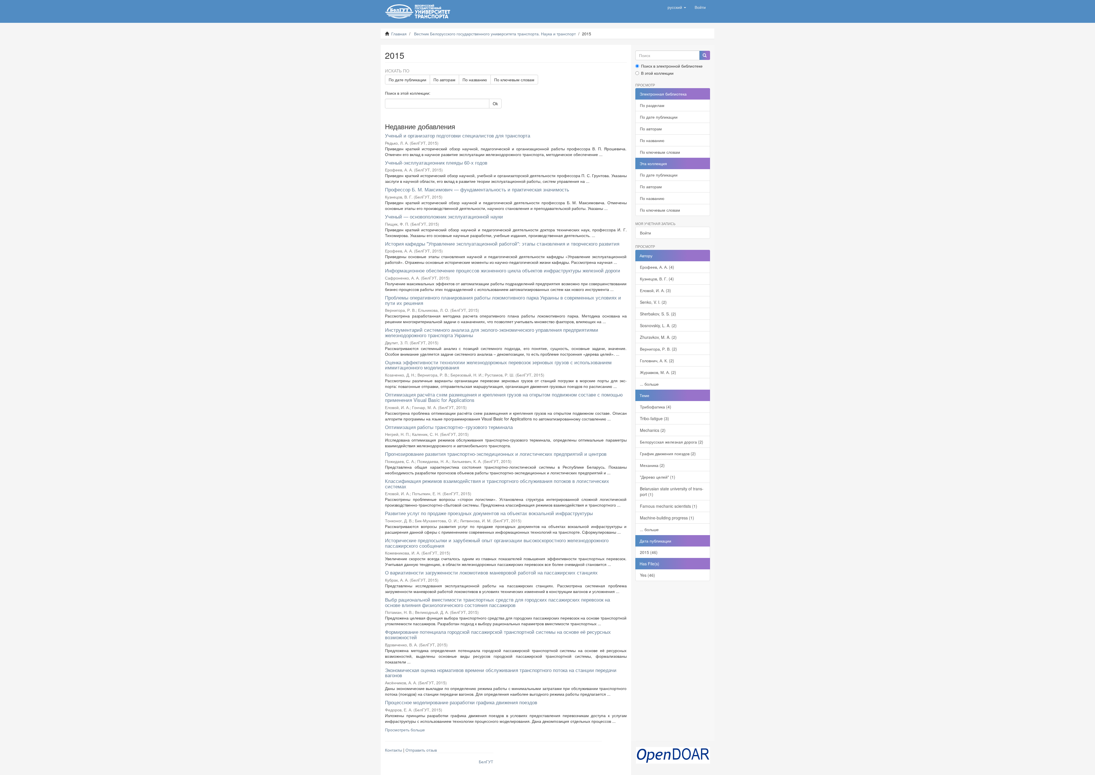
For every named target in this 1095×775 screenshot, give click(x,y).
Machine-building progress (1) (667, 518)
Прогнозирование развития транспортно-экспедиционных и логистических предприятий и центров (496, 453)
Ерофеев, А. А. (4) (657, 267)
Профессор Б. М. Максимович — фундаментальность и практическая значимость (477, 189)
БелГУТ (486, 761)
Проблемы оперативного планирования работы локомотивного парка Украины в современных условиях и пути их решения (503, 300)
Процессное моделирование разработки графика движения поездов (461, 702)
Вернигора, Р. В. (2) (658, 349)
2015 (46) (649, 552)
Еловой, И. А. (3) (655, 290)
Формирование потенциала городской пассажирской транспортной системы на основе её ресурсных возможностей (498, 634)
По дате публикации (407, 79)
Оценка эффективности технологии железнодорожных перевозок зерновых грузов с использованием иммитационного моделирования (498, 365)
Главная (399, 34)
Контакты (393, 750)
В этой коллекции (657, 73)
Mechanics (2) (653, 430)
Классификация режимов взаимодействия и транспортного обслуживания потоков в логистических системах (497, 483)
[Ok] (704, 55)
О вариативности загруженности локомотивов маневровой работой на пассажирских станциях (491, 572)
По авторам (444, 79)
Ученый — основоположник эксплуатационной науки (444, 216)
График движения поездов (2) (668, 453)
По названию (475, 79)
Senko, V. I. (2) (653, 302)
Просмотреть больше (405, 729)
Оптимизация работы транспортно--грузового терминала (449, 426)
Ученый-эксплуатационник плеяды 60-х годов (436, 162)
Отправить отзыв (421, 750)
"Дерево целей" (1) (657, 477)
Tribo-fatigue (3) (654, 418)
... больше (649, 384)
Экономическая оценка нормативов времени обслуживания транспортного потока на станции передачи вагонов (501, 672)
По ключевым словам (514, 79)
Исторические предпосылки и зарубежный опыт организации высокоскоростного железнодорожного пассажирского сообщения (497, 543)
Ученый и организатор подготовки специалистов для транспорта (457, 135)
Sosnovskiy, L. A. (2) (658, 325)
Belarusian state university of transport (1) (671, 491)
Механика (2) (652, 465)
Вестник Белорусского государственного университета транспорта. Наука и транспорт (495, 34)
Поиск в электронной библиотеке (672, 66)
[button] (676, 7)
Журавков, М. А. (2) (658, 372)
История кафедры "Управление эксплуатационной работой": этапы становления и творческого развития (502, 243)
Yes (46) (647, 575)
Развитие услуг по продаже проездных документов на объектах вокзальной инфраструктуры (489, 513)
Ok (495, 103)
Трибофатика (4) (655, 407)
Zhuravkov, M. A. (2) (658, 337)
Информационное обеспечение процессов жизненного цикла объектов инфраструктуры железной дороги (502, 270)
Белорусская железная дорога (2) (671, 442)
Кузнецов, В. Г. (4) (657, 279)
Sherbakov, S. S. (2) (658, 314)
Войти (645, 233)
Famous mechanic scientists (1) (668, 506)
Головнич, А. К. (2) (657, 360)
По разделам (652, 105)
